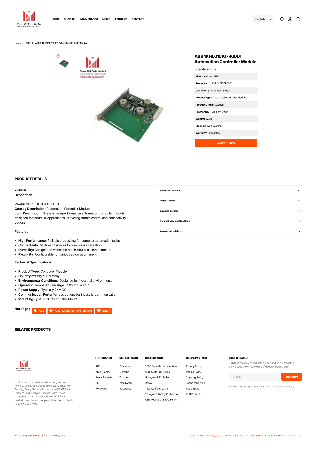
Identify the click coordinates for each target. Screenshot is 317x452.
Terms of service (234, 435)
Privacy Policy (287, 386)
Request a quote (226, 142)
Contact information (275, 435)
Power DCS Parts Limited (44, 435)
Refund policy (197, 435)
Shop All (70, 19)
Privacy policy (214, 435)
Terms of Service (267, 386)
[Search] (298, 19)
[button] (282, 19)
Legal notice (295, 435)
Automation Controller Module (73, 310)
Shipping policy (254, 435)
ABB (28, 43)
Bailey (106, 310)
